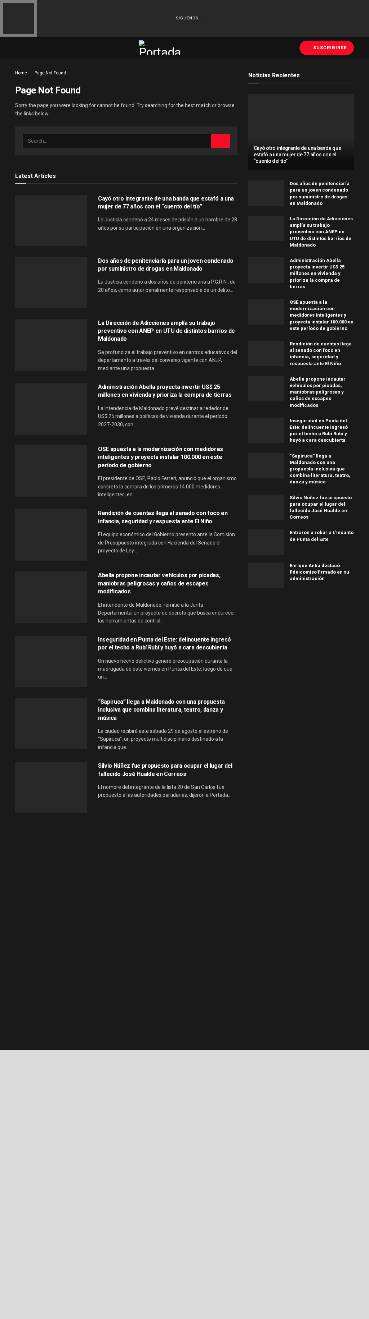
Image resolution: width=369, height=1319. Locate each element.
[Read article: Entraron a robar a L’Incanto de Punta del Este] (266, 542)
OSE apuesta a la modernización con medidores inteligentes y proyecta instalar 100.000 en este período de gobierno (160, 457)
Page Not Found (50, 72)
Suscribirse (329, 47)
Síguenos (186, 18)
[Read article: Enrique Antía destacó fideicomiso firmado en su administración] (266, 575)
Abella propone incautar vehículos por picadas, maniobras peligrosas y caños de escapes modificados (159, 583)
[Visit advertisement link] (301, 655)
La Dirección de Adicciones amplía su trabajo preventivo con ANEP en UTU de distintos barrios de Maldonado (166, 331)
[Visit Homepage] (160, 47)
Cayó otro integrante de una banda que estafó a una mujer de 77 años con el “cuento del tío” (297, 154)
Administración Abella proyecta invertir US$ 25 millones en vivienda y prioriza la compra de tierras (317, 273)
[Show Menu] (18, 47)
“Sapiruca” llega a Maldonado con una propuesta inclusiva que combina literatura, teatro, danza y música (161, 709)
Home (21, 72)
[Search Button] (220, 141)
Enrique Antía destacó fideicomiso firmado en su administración (319, 572)
